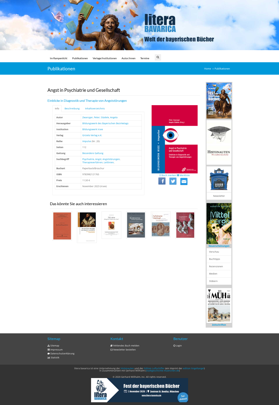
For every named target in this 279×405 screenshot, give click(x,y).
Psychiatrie (88, 159)
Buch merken (168, 175)
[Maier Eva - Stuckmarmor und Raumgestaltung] (136, 225)
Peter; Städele (101, 117)
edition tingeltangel (193, 368)
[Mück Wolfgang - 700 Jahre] (111, 225)
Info (57, 108)
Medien (213, 273)
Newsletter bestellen (124, 349)
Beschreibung (72, 108)
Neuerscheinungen (219, 245)
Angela (114, 117)
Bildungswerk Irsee (92, 129)
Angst (98, 159)
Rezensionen (216, 266)
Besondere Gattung (92, 153)
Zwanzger (87, 117)
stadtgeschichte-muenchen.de (162, 370)
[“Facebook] (161, 181)
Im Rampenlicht (58, 58)
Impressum (56, 349)
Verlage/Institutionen (105, 58)
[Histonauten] (219, 100)
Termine (144, 58)
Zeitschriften (219, 324)
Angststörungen (111, 159)
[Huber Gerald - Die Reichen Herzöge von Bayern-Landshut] (87, 227)
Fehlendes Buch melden (126, 345)
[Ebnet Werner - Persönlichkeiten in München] (185, 225)
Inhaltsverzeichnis (95, 108)
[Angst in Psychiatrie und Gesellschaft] (183, 181)
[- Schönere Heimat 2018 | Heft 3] (160, 224)
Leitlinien (109, 162)
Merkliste (184, 175)
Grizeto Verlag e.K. (92, 135)
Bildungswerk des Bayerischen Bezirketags (105, 123)
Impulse (86, 141)
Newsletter (219, 195)
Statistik (54, 357)
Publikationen (80, 58)
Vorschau (214, 251)
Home (207, 68)
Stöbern (213, 281)
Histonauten (127, 368)
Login (178, 345)
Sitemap (54, 345)
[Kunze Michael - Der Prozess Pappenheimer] (62, 225)
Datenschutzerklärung (62, 353)
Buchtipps (214, 258)
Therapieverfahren (92, 162)
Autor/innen (128, 58)
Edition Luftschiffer (154, 368)
